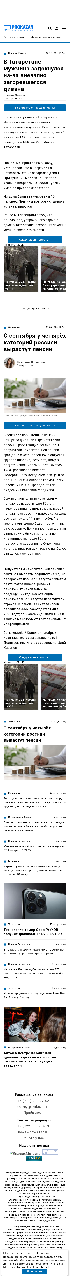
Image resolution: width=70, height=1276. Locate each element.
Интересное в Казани (19, 817)
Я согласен (34, 1271)
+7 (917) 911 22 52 (33, 1101)
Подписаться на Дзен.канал (35, 107)
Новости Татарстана (19, 841)
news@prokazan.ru (33, 1132)
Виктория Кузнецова (32, 362)
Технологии (14, 924)
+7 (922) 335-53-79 (33, 1126)
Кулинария (14, 793)
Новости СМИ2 (14, 244)
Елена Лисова (15, 95)
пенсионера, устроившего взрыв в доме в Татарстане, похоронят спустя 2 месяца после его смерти (35, 225)
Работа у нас (33, 1138)
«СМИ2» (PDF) (54, 1247)
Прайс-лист (33, 1113)
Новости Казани (17, 53)
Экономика (14, 327)
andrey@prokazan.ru (33, 1107)
